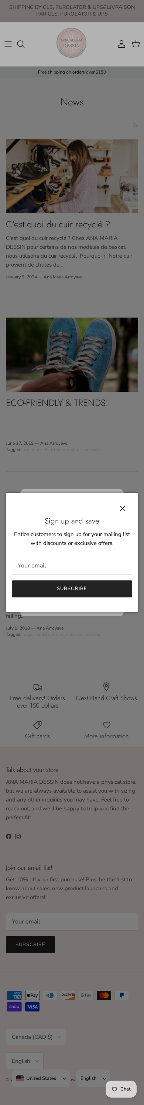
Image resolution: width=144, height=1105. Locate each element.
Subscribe (72, 588)
